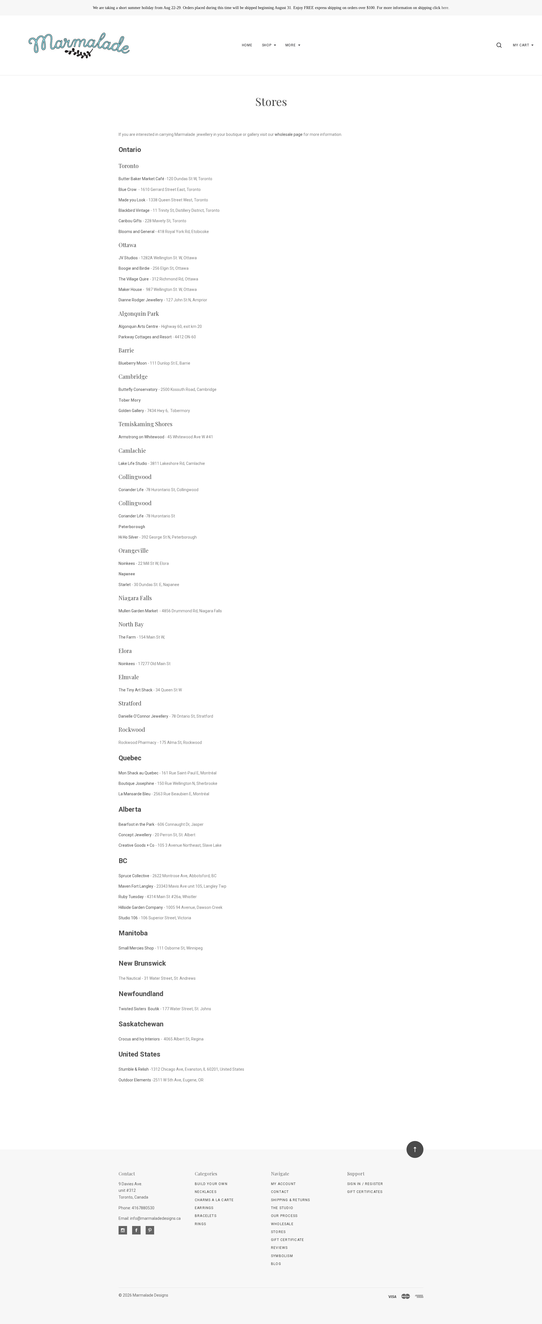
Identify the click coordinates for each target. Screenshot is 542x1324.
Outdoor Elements (135, 1080)
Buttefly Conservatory (138, 389)
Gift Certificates (365, 1192)
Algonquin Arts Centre (138, 326)
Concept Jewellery (135, 835)
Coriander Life (131, 489)
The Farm (127, 637)
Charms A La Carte (214, 1200)
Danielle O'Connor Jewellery (143, 716)
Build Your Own (211, 1184)
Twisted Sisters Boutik (139, 1009)
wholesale (282, 1224)
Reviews (279, 1248)
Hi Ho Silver (128, 537)
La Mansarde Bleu (134, 794)
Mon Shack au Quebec (138, 773)
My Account (283, 1184)
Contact (280, 1192)
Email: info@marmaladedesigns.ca (150, 1218)
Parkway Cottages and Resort (145, 337)
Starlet (125, 584)
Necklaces (206, 1192)
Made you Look (132, 200)
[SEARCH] (500, 45)
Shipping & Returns (290, 1200)
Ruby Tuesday (131, 896)
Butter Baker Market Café (142, 179)
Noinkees (127, 563)
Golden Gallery (131, 410)
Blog (276, 1264)
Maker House (130, 289)
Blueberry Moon (133, 363)
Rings (200, 1224)
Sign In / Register (365, 1184)
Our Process (284, 1216)
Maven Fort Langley (136, 886)
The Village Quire (134, 279)
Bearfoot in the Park (136, 824)
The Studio (282, 1208)
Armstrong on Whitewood (141, 437)
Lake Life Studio (133, 463)
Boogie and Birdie (134, 268)
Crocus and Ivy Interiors (139, 1039)
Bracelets (206, 1216)
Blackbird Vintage (134, 210)
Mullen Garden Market (139, 611)
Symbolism (282, 1256)
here (445, 8)
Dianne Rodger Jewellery (141, 300)
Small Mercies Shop (136, 948)
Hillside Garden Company (141, 907)
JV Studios (128, 258)
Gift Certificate (287, 1240)
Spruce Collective (134, 876)
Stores (278, 1232)
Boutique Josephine (136, 783)
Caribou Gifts (130, 221)
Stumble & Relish (134, 1069)
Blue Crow (128, 189)
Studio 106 (128, 918)
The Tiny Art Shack (135, 690)
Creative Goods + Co (136, 845)
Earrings (204, 1208)
